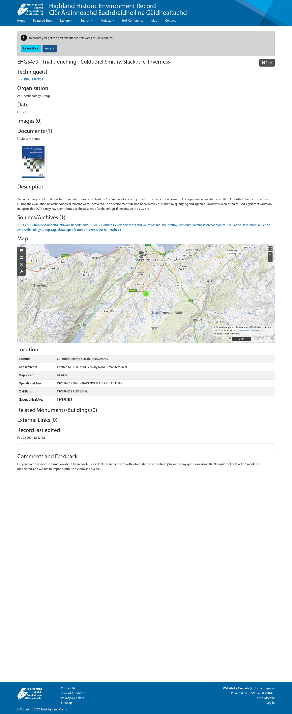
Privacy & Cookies (72, 698)
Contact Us (68, 688)
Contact (170, 20)
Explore (65, 20)
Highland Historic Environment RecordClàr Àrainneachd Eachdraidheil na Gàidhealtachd (118, 9)
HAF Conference (132, 20)
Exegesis (243, 688)
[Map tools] (21, 272)
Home (21, 20)
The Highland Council (55, 709)
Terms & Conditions (73, 693)
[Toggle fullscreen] (270, 248)
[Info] (21, 265)
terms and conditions (249, 330)
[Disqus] (146, 527)
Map (154, 20)
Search (85, 20)
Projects (106, 20)
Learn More (30, 48)
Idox (258, 688)
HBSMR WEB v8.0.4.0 (261, 693)
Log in (270, 702)
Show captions (30, 139)
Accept (49, 48)
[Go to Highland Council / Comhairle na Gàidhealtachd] (30, 8)
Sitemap (66, 702)
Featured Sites (42, 20)
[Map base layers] (21, 258)
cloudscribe (267, 698)
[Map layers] (21, 250)
